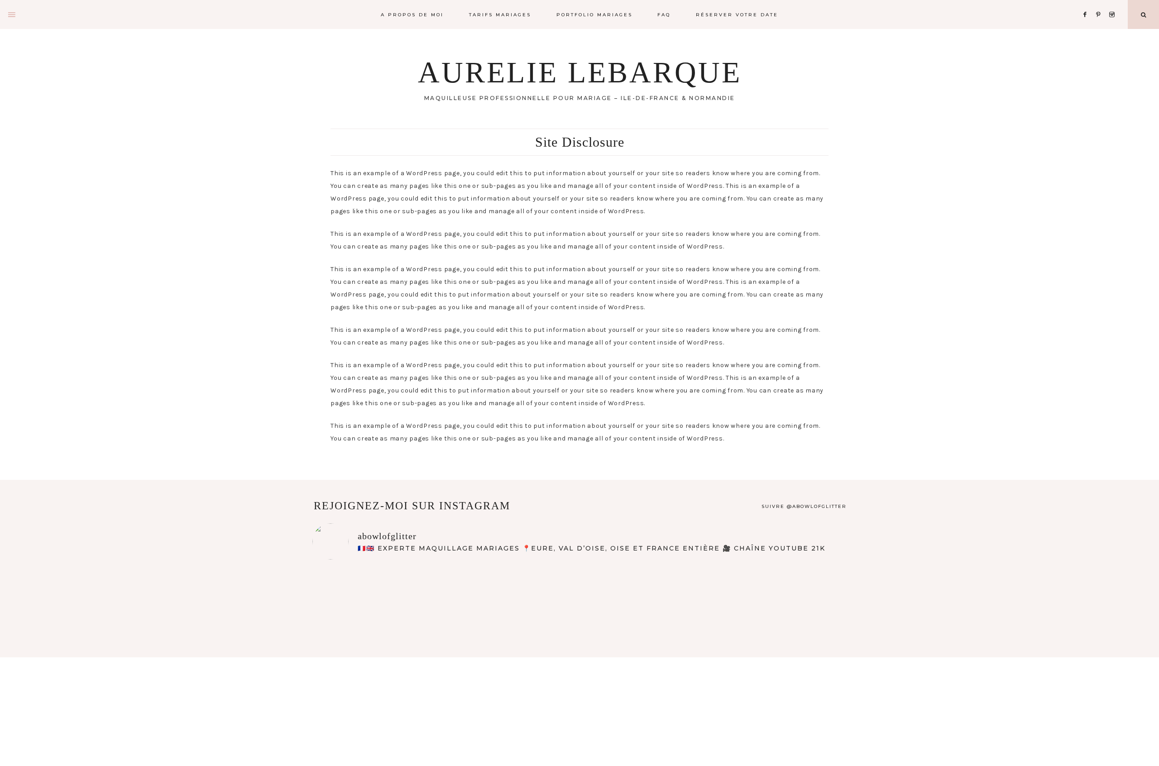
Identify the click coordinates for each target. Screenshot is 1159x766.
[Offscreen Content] (12, 14)
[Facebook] (1087, 3)
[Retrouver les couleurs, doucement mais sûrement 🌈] (364, 599)
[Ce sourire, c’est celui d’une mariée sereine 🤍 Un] (579, 599)
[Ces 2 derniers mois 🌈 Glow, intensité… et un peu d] (472, 599)
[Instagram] (1113, 3)
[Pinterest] (1100, 3)
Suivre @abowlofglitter (804, 506)
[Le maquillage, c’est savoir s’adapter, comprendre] (794, 599)
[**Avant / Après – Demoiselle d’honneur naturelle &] (687, 599)
